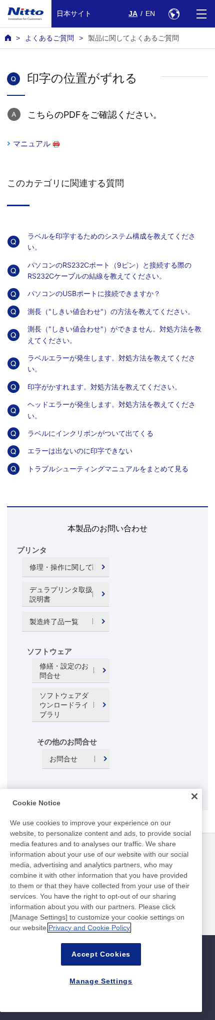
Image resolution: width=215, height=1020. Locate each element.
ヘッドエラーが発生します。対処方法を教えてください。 (112, 409)
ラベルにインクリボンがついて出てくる (91, 433)
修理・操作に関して (61, 567)
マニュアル (31, 143)
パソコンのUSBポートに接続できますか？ (94, 293)
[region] (101, 900)
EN (150, 13)
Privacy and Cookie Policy (89, 928)
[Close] (195, 796)
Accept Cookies (101, 954)
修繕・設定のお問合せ (64, 671)
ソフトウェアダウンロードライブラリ (64, 704)
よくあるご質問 (49, 38)
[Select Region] (174, 13)
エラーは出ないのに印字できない (80, 450)
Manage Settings (101, 981)
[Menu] (201, 13)
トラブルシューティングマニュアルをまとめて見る (108, 468)
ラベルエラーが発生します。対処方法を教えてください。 (112, 363)
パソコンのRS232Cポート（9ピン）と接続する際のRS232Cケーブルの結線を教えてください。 (110, 270)
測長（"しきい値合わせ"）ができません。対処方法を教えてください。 (115, 334)
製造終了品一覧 (54, 621)
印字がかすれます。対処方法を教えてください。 (105, 386)
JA (133, 13)
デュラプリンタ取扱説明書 (61, 594)
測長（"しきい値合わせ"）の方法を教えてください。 (111, 311)
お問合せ (64, 758)
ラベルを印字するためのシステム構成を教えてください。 (112, 241)
